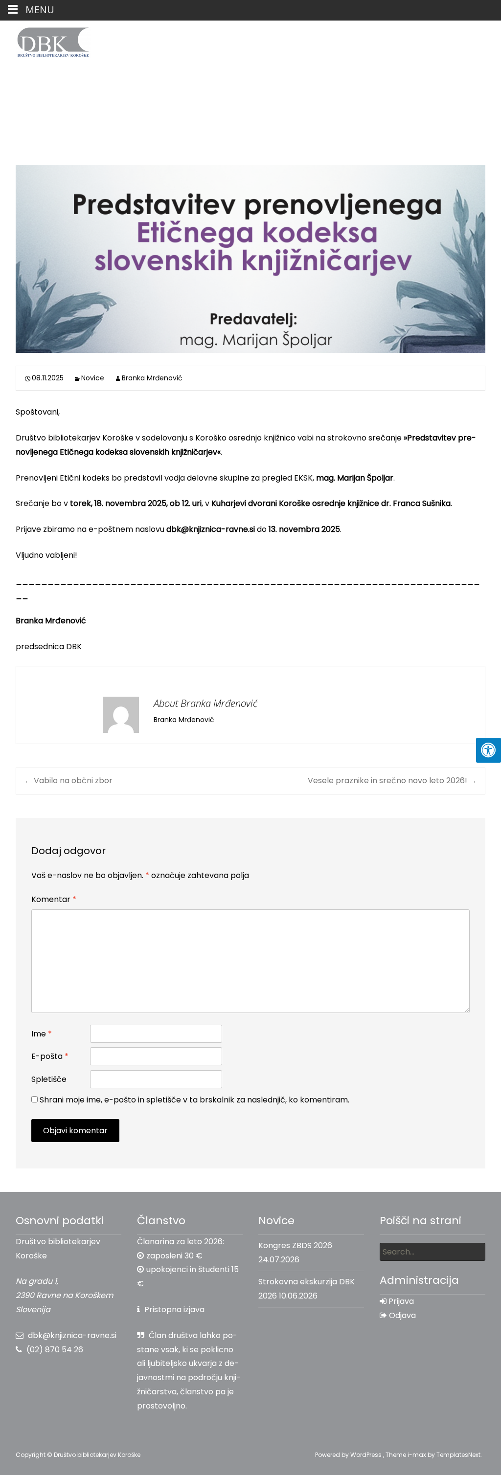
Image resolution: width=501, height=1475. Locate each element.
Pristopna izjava (174, 1309)
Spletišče (49, 1079)
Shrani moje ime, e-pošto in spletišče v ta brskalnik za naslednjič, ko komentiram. (194, 1099)
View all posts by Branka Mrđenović (280, 720)
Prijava (400, 1301)
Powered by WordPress (349, 1455)
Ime (41, 1033)
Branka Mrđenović (152, 378)
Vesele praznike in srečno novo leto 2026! (392, 780)
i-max (418, 1455)
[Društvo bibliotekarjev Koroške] (45, 40)
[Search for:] (432, 1251)
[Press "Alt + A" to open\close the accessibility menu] (488, 750)
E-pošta (49, 1056)
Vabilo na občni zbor (68, 780)
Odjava (401, 1315)
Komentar (53, 899)
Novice (92, 378)
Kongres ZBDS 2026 (295, 1245)
